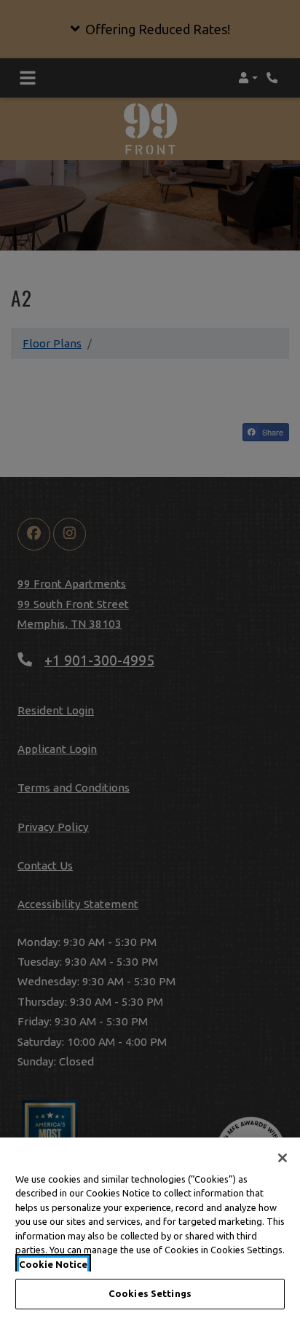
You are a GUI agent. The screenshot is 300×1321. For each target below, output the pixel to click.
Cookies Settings (150, 1293)
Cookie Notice (53, 1264)
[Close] (283, 1158)
